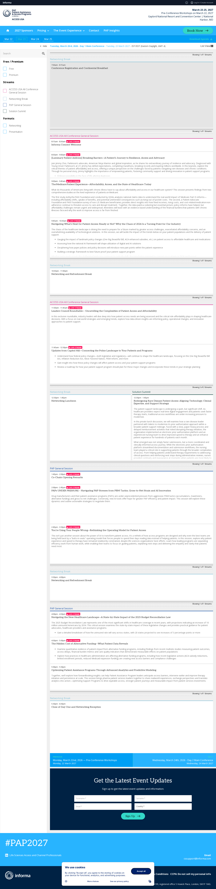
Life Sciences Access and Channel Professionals (35, 855)
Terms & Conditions (156, 874)
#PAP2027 (26, 843)
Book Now (195, 31)
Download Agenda (199, 39)
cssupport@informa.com (197, 858)
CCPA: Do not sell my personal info (190, 874)
